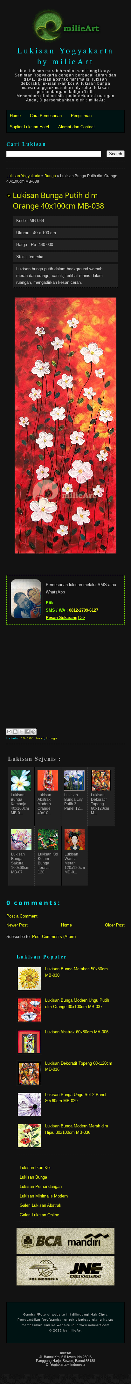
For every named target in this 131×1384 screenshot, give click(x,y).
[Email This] (9, 731)
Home (15, 115)
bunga (52, 738)
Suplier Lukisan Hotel (29, 126)
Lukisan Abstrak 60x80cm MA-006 (76, 1032)
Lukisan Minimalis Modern (44, 1196)
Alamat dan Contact (76, 126)
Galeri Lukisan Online (39, 1215)
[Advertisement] (65, 675)
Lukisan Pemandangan (41, 1186)
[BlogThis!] (15, 731)
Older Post (115, 925)
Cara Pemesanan (46, 115)
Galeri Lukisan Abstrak (40, 1205)
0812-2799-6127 (83, 610)
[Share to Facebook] (27, 731)
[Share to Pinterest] (33, 731)
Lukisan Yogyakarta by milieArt (65, 56)
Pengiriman (81, 115)
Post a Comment (22, 916)
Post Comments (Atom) (54, 936)
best (40, 738)
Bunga (50, 176)
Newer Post (17, 925)
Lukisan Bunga (33, 1177)
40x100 (27, 738)
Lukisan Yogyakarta (23, 176)
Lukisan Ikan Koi (35, 1167)
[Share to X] (21, 731)
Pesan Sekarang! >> (65, 617)
